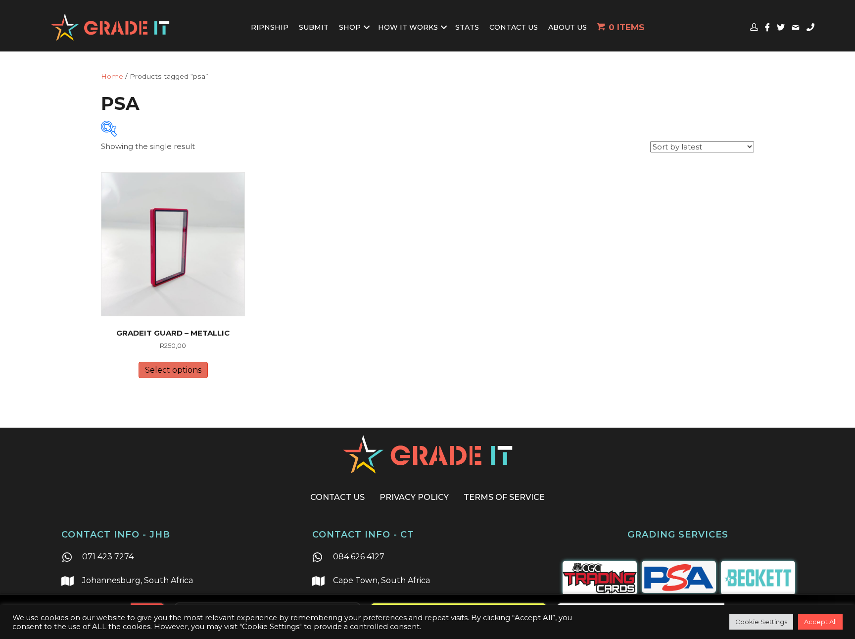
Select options (173, 370)
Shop (350, 27)
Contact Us (513, 27)
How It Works (408, 27)
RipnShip (269, 27)
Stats (467, 27)
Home (112, 76)
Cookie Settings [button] (761, 622)
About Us (567, 27)
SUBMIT (314, 27)
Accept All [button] (820, 622)
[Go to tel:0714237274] (176, 558)
